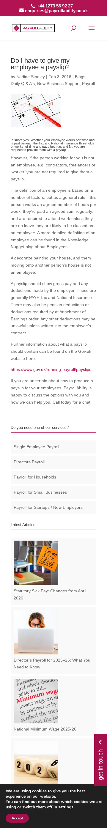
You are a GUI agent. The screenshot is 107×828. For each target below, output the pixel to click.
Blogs (80, 76)
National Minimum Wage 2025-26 (45, 729)
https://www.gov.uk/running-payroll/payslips (51, 369)
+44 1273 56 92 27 (55, 5)
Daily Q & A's (23, 83)
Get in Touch (100, 763)
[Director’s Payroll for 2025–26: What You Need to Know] (36, 653)
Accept (17, 818)
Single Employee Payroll (36, 446)
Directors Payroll (29, 461)
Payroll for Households (35, 477)
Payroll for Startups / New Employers (48, 507)
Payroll (88, 83)
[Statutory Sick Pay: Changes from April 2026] (36, 583)
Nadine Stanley (30, 76)
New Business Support (58, 83)
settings (65, 807)
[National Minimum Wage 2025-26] (36, 722)
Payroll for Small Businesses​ (40, 492)
